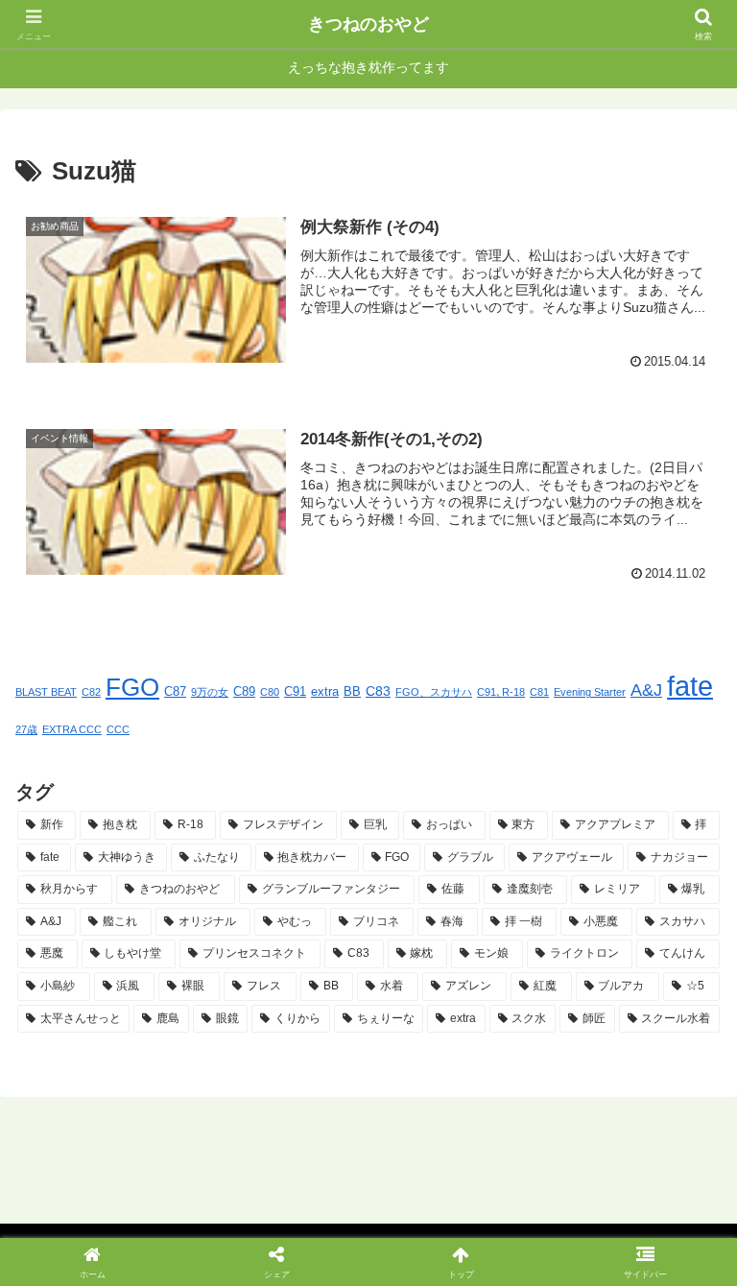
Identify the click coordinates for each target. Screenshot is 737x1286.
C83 (378, 691)
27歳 (26, 729)
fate (690, 686)
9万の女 (209, 692)
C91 (295, 692)
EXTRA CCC (72, 729)
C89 (244, 692)
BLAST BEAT (46, 692)
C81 (539, 692)
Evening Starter (590, 692)
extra (325, 692)
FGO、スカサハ (433, 692)
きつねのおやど (368, 24)
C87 (175, 692)
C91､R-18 (501, 692)
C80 (269, 692)
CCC (118, 729)
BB (352, 692)
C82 (91, 692)
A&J (646, 690)
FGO (132, 687)
